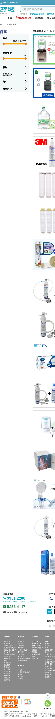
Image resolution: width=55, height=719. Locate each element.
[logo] (7, 14)
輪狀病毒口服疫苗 (24, 658)
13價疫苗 (21, 647)
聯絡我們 (43, 714)
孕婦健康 (48, 677)
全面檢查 (7, 641)
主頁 (2, 24)
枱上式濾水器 (36, 643)
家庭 (35, 716)
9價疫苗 (21, 643)
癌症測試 (7, 665)
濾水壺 (34, 650)
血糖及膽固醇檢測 (24, 672)
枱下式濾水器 (36, 645)
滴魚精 (47, 652)
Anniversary (27, 716)
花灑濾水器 (36, 654)
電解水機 (35, 658)
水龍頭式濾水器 (37, 647)
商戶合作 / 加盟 (32, 714)
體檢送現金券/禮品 (37, 13)
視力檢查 (7, 671)
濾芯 (33, 656)
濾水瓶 (34, 652)
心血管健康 (49, 668)
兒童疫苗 (21, 641)
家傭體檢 (7, 667)
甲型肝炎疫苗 (22, 650)
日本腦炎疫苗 (22, 660)
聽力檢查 (7, 673)
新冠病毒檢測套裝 (10, 650)
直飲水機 (35, 641)
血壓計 (20, 670)
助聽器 (20, 678)
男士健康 (7, 652)
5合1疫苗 (21, 652)
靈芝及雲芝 (49, 650)
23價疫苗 (21, 645)
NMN (46, 641)
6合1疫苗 (21, 654)
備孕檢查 (7, 658)
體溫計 (20, 674)
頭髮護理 (48, 675)
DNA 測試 (7, 669)
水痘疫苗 (21, 656)
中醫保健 (7, 675)
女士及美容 (49, 664)
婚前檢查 (7, 656)
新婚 (17, 716)
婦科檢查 (7, 643)
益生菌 (47, 645)
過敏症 (6, 660)
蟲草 (46, 647)
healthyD (44, 716)
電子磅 (20, 676)
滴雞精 (47, 643)
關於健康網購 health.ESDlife (13, 714)
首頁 (10, 17)
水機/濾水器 (11, 24)
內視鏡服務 (8, 663)
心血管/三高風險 (9, 654)
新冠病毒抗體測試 (10, 647)
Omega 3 (48, 654)
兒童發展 (7, 678)
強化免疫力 (49, 659)
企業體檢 (7, 680)
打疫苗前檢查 (8, 645)
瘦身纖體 (48, 666)
